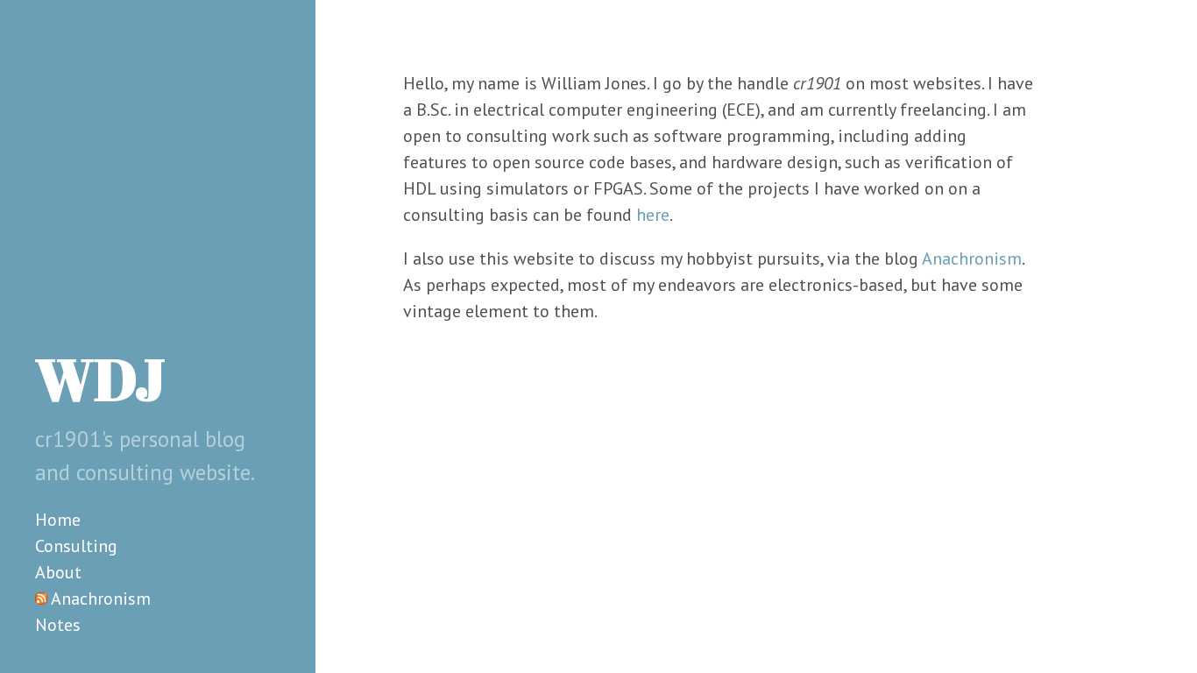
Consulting (76, 546)
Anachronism (101, 598)
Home (58, 519)
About (58, 572)
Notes (58, 624)
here (652, 214)
